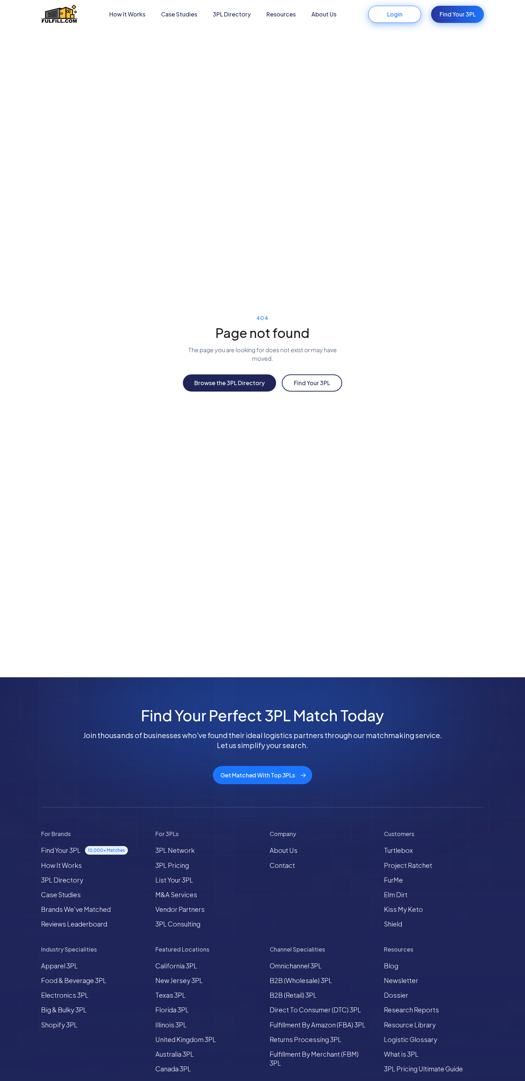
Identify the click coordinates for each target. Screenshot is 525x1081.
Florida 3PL (172, 1010)
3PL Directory (232, 14)
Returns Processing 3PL (305, 1039)
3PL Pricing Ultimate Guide (423, 1069)
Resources (281, 14)
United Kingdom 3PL (185, 1039)
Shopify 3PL (59, 1025)
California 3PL (176, 966)
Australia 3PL (174, 1054)
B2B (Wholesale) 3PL (301, 980)
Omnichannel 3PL (296, 966)
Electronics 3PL (65, 995)
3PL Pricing (172, 865)
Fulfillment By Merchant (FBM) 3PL (314, 1058)
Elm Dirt (396, 894)
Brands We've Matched (76, 909)
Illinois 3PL (171, 1025)
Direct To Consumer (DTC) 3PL (315, 1010)
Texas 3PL (170, 995)
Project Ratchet (408, 865)
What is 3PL (401, 1054)
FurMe (393, 880)
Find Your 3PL (458, 14)
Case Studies (179, 14)
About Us (323, 14)
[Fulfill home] (59, 14)
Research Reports (411, 1010)
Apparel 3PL (59, 966)
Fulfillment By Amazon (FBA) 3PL (318, 1025)
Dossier (396, 995)
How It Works (127, 14)
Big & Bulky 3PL (64, 1010)
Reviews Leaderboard (74, 924)
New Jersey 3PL (179, 980)
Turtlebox (398, 850)
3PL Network (175, 850)
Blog (391, 966)
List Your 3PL (174, 880)
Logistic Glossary (410, 1039)
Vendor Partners (180, 909)
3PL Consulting (177, 924)
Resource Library (410, 1025)
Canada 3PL (173, 1069)
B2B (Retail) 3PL (293, 995)
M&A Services (176, 894)
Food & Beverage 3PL (73, 980)
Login (394, 14)
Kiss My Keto (403, 909)
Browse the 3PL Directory (229, 383)
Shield (393, 924)
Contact (282, 865)
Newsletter (401, 980)
